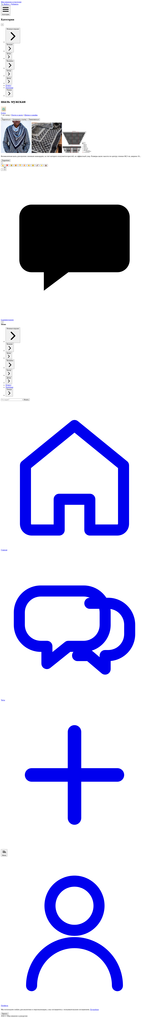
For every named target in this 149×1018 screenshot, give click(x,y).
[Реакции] (2, 163)
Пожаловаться (34, 119)
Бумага (8, 86)
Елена (3, 113)
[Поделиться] (2, 169)
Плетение (9, 88)
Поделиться (6, 119)
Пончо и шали (17, 115)
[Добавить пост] (74, 848)
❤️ (7, 165)
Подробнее (6, 160)
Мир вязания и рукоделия (11, 2)
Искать (26, 400)
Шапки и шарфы (31, 115)
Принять (5, 1014)
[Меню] (2, 117)
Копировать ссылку (19, 119)
